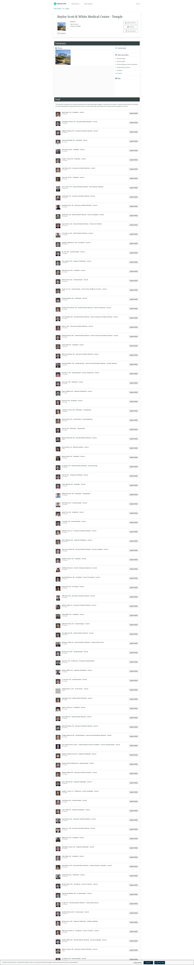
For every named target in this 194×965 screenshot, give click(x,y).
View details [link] (119, 73)
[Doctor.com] (59, 3)
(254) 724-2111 (131, 22)
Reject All (148, 962)
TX (63, 8)
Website (131, 27)
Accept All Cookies (159, 962)
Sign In (138, 3)
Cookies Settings (137, 962)
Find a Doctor (75, 4)
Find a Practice (88, 4)
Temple (67, 8)
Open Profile (133, 113)
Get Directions (132, 31)
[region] (97, 962)
